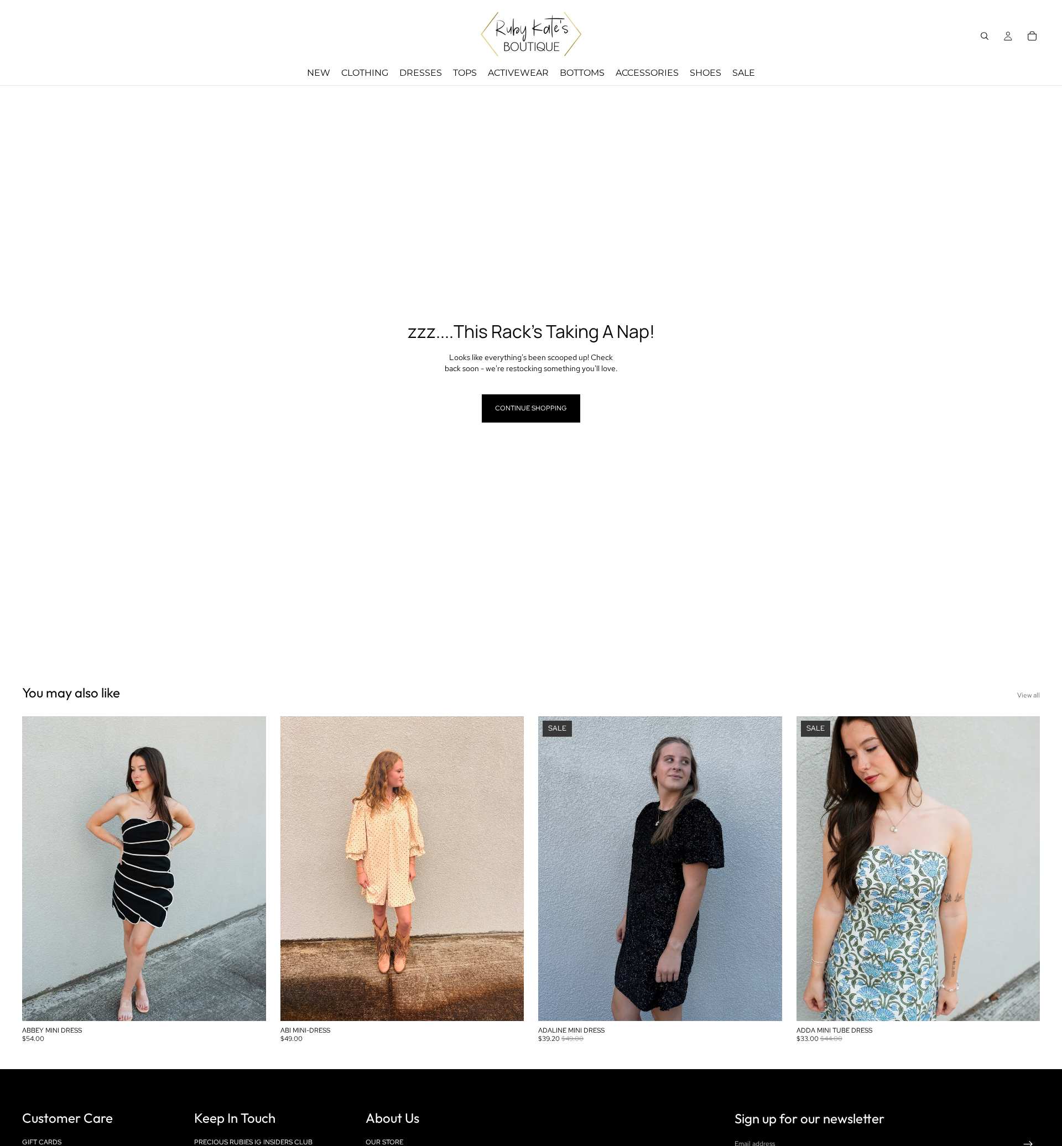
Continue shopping (531, 408)
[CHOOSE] (249, 1004)
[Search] (984, 36)
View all (1028, 695)
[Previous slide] (38, 869)
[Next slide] (249, 869)
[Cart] (1032, 36)
